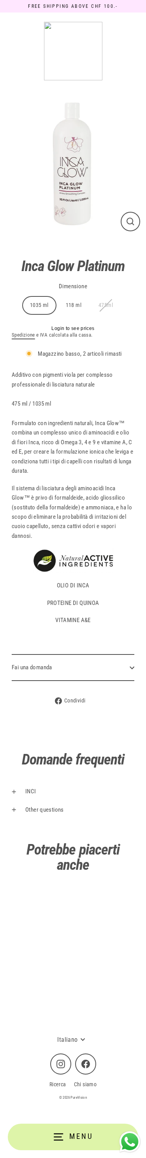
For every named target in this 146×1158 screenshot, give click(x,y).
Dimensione (73, 286)
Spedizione (23, 335)
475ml (106, 305)
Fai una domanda (32, 667)
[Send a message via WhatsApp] (130, 1142)
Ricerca (57, 1084)
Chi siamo (85, 1084)
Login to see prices (72, 328)
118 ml (73, 305)
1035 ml (39, 305)
